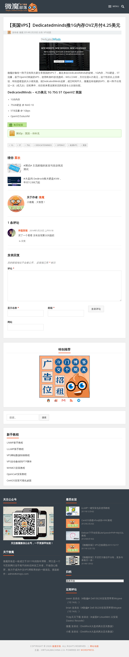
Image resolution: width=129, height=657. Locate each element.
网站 (10, 322)
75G (28, 145)
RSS (71, 401)
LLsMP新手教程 (15, 449)
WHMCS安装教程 (16, 467)
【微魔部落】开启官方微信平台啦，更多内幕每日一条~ (102, 559)
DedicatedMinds (44, 145)
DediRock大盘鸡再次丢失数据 (96, 626)
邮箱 (51, 307)
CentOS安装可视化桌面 (19, 480)
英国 (84, 145)
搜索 (44, 417)
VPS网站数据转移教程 (18, 455)
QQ (48, 401)
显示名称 (13, 307)
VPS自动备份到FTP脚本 (19, 461)
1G (12, 145)
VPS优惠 (47, 32)
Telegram (78, 401)
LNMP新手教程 (15, 442)
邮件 (63, 401)
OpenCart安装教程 (17, 474)
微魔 (21, 32)
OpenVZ (60, 145)
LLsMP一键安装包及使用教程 (95, 507)
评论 (11, 268)
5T (20, 145)
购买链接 (18, 124)
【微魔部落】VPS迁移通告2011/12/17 (99, 544)
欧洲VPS (73, 145)
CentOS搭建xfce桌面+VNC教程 (96, 520)
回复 (23, 240)
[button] (113, 6)
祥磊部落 (23, 230)
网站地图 (94, 646)
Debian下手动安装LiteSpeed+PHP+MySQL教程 (102, 534)
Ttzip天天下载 (73, 616)
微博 (55, 401)
